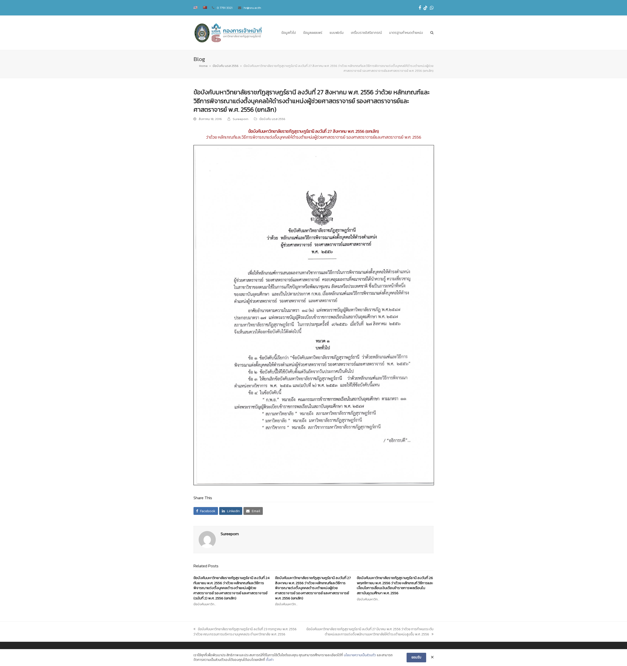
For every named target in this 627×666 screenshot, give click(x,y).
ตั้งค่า (270, 659)
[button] (432, 33)
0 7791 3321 (224, 7)
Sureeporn (240, 119)
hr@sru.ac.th (252, 7)
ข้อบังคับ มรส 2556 (272, 119)
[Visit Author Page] (207, 539)
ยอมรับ (416, 657)
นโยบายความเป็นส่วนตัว (360, 655)
